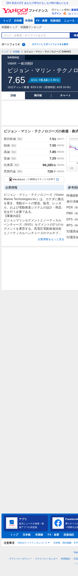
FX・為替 (41, 20)
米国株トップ (9, 27)
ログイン (57, 13)
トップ (7, 20)
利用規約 (65, 558)
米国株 (29, 20)
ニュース (69, 20)
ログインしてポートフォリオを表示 (50, 44)
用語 (19, 139)
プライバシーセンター (46, 558)
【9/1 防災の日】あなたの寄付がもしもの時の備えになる (37, 3)
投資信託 (55, 20)
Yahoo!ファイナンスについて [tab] (32, 542)
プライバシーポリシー (20, 558)
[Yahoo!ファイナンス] (26, 9)
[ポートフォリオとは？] (24, 44)
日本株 (18, 20)
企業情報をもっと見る (51, 239)
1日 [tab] (71, 168)
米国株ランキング (31, 27)
